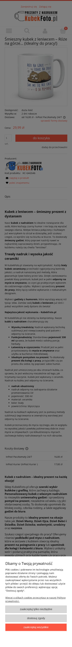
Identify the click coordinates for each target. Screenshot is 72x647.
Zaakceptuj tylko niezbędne (36, 609)
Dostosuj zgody (36, 618)
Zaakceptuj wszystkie (36, 627)
